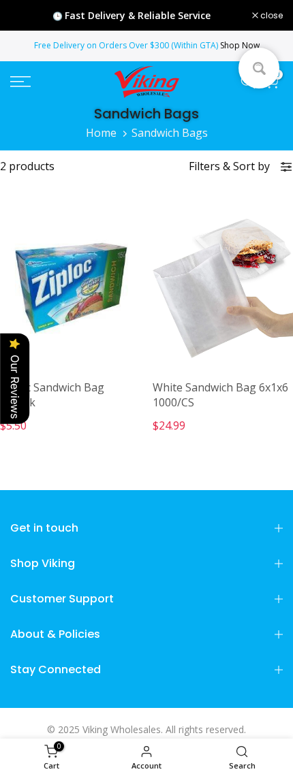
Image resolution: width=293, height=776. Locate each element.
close (270, 16)
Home (101, 132)
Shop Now (240, 45)
